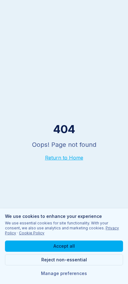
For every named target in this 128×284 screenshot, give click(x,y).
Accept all (64, 246)
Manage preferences (64, 273)
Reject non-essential (64, 259)
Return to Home (64, 158)
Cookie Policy (31, 233)
